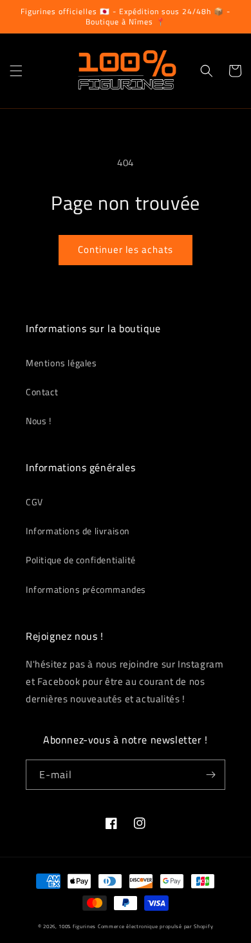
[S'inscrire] (210, 775)
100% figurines (77, 926)
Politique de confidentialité (81, 559)
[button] (16, 71)
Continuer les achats (125, 249)
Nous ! (38, 420)
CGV (34, 502)
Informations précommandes (86, 589)
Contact (42, 391)
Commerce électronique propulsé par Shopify (155, 926)
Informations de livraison (78, 530)
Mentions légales (61, 362)
